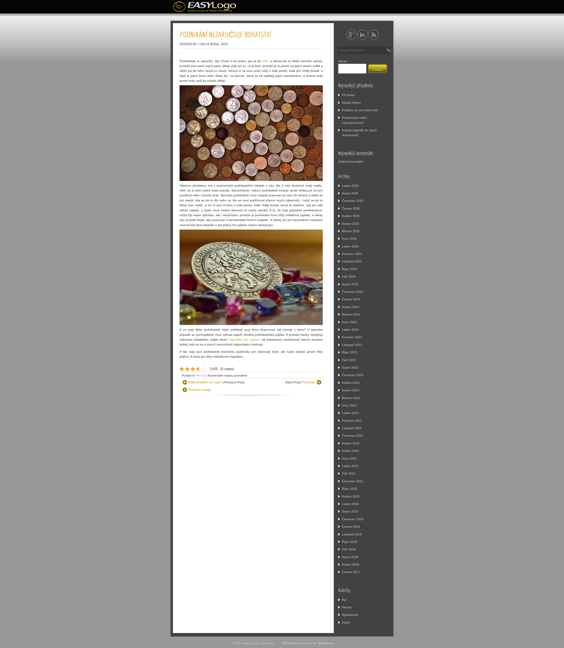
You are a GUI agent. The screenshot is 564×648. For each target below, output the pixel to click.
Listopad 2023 (352, 345)
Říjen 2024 (349, 269)
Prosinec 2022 (352, 420)
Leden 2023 (350, 413)
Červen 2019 (351, 526)
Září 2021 (349, 473)
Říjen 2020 (349, 488)
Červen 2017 (351, 572)
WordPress (325, 643)
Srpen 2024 (350, 284)
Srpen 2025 (350, 193)
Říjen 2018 (349, 542)
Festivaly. (308, 382)
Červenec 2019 (352, 519)
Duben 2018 (350, 564)
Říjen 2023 (349, 352)
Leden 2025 (350, 246)
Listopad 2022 (352, 428)
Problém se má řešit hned (360, 110)
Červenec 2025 (352, 200)
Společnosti (350, 614)
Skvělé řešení (351, 102)
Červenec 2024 (352, 291)
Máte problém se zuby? (205, 382)
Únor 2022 (349, 458)
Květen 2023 (351, 382)
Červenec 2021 (352, 481)
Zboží (346, 622)
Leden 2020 (350, 504)
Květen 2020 (351, 496)
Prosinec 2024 (352, 254)
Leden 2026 (350, 186)
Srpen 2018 (350, 557)
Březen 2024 (351, 314)
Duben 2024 (350, 307)
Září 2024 (349, 276)
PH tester (348, 95)
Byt (344, 600)
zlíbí (265, 61)
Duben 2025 (350, 223)
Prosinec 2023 (352, 337)
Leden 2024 (350, 329)
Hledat (342, 61)
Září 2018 (349, 549)
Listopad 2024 (352, 261)
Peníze (200, 375)
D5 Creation (290, 643)
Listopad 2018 (352, 534)
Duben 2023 (350, 390)
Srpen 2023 (350, 367)
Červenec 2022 (352, 435)
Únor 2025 (349, 238)
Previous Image (199, 390)
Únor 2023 (349, 405)
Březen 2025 (351, 231)
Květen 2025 (351, 216)
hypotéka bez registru (244, 339)
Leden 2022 (350, 466)
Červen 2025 (351, 208)
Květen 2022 (351, 443)
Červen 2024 (351, 299)
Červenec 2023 (352, 375)
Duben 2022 (350, 451)
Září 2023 (349, 360)
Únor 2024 (349, 322)
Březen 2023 (351, 398)
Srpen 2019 (350, 511)
